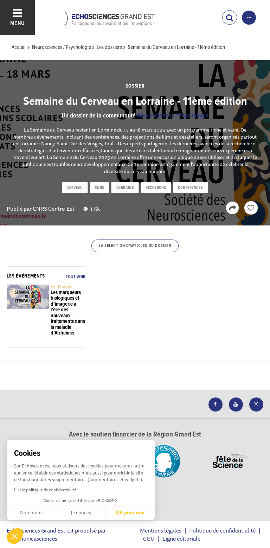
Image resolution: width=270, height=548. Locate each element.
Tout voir (75, 277)
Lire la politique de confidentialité (45, 489)
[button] (14, 536)
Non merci (31, 512)
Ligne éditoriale (181, 538)
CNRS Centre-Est (54, 208)
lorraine (125, 187)
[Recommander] (251, 208)
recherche (156, 187)
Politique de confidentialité (222, 530)
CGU (149, 538)
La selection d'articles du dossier (135, 246)
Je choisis (81, 512)
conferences (190, 187)
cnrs (99, 187)
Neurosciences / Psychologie (173, 116)
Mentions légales (160, 530)
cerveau (75, 187)
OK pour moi (130, 512)
